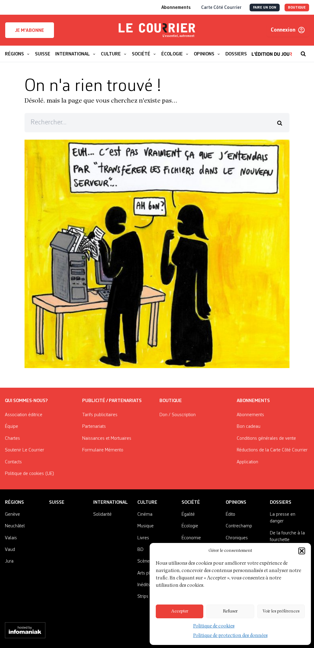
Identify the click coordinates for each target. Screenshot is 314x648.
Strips (142, 596)
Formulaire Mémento (102, 450)
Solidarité (102, 514)
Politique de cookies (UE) (29, 473)
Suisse (56, 502)
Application (247, 462)
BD (140, 549)
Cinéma (144, 514)
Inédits (143, 584)
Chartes (12, 438)
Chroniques (237, 538)
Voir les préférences (281, 611)
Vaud (10, 549)
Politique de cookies (214, 626)
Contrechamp (239, 526)
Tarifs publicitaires (99, 415)
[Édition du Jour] (272, 51)
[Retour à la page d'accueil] (157, 30)
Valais (11, 538)
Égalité (188, 514)
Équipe (11, 426)
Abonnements (250, 415)
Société (191, 502)
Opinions (236, 502)
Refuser (230, 611)
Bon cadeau (248, 426)
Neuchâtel (15, 526)
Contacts (13, 462)
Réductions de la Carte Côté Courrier (272, 450)
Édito (230, 514)
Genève (12, 514)
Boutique (170, 400)
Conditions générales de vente (266, 438)
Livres (143, 538)
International (110, 502)
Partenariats (94, 426)
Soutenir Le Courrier (24, 450)
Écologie (190, 526)
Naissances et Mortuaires (106, 438)
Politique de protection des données (230, 636)
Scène (143, 561)
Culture (147, 502)
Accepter (179, 611)
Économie (191, 538)
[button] (302, 551)
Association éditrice (23, 415)
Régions (14, 502)
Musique (145, 526)
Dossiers (280, 502)
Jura (9, 561)
